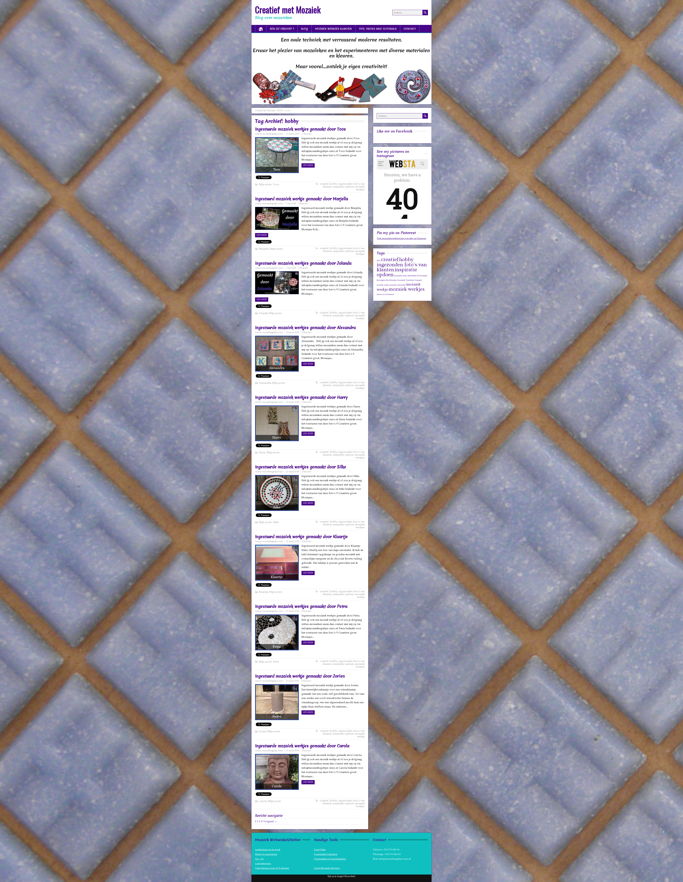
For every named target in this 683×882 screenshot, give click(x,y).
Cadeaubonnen (263, 863)
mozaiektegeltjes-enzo (273, 134)
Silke (276, 522)
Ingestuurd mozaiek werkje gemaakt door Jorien (300, 676)
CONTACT (410, 29)
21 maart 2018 (292, 611)
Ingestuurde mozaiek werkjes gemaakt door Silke (300, 467)
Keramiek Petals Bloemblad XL (406, 276)
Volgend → (270, 821)
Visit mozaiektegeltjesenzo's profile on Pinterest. (401, 238)
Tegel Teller (320, 849)
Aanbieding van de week (267, 849)
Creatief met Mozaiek (288, 9)
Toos (276, 184)
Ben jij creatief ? (282, 29)
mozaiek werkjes (360, 188)
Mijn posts (265, 184)
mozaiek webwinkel (398, 285)
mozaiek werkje (360, 596)
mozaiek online (383, 285)
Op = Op (259, 859)
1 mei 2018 (291, 203)
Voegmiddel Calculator (325, 854)
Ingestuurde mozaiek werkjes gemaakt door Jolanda (303, 263)
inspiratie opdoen (343, 186)
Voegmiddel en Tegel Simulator (330, 859)
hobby (333, 183)
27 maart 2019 (292, 134)
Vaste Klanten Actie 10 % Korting (272, 868)
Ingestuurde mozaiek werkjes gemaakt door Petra (301, 606)
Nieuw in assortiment (266, 854)
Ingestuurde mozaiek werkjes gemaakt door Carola (302, 746)
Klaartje (263, 591)
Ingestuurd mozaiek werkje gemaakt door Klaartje (301, 536)
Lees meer (308, 165)
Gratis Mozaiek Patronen (327, 868)
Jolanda (263, 313)
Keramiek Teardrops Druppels (410, 280)
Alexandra (265, 382)
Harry (262, 452)
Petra (276, 661)
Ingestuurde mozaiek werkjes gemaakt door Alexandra (305, 327)
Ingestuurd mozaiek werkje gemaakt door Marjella (301, 199)
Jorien (262, 731)
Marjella (264, 248)
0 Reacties (306, 134)
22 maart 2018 (292, 332)
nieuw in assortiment (385, 294)
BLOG (304, 29)
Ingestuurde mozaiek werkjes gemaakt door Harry (301, 397)
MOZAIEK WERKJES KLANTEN (333, 29)
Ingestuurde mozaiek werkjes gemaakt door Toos (300, 129)
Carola (263, 801)
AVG (379, 261)
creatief (324, 183)
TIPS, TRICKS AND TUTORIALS (378, 29)
